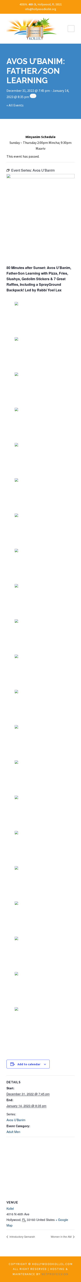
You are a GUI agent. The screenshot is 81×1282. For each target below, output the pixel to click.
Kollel (10, 1208)
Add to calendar (28, 1064)
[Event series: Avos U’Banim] (33, 96)
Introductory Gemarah (22, 1236)
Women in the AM (61, 1236)
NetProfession (54, 1274)
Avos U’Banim (15, 1120)
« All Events (15, 105)
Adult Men (13, 1132)
